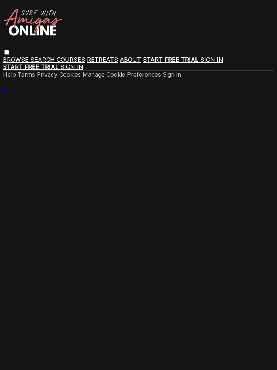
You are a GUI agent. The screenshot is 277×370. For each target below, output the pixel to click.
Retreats (102, 59)
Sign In (71, 66)
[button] (6, 52)
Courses (71, 59)
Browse (16, 59)
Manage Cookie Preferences (123, 74)
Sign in (211, 59)
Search (43, 59)
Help (10, 74)
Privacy (48, 74)
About (130, 59)
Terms (27, 74)
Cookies (71, 74)
